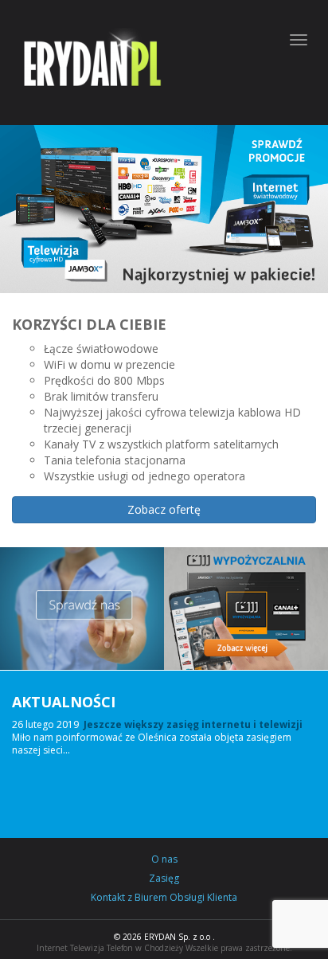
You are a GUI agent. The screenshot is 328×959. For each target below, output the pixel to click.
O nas (164, 859)
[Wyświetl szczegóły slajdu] (164, 209)
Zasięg (164, 878)
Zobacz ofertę (164, 509)
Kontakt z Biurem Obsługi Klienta (164, 897)
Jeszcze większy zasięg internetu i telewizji (193, 724)
